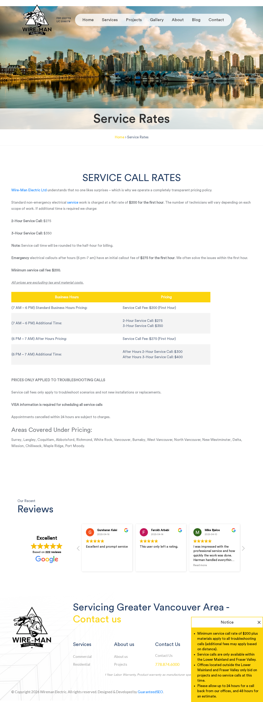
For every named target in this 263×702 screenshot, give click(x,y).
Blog (196, 20)
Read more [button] (200, 565)
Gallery (157, 20)
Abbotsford (65, 440)
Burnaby (138, 440)
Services (110, 20)
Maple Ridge (53, 446)
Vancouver (122, 440)
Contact (216, 20)
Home (88, 20)
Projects (134, 20)
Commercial (82, 656)
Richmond (84, 440)
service (72, 202)
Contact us (97, 619)
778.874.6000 (167, 664)
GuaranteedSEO (150, 692)
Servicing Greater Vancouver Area (148, 607)
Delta (236, 440)
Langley (29, 440)
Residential (81, 664)
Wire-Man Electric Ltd (29, 190)
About (178, 20)
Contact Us (164, 655)
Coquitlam (45, 440)
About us (121, 656)
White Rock (103, 440)
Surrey (16, 440)
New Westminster (216, 440)
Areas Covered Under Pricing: (51, 430)
